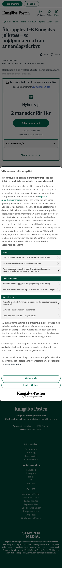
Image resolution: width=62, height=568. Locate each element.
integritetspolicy (13, 364)
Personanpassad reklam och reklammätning (22, 263)
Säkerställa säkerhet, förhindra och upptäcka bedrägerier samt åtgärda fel (30, 303)
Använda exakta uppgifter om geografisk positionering (26, 283)
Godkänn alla (31, 378)
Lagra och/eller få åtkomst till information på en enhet (26, 257)
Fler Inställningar (31, 385)
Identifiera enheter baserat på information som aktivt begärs (29, 289)
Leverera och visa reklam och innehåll (19, 310)
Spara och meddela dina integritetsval (19, 316)
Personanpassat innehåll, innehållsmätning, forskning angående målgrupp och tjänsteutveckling (26, 270)
